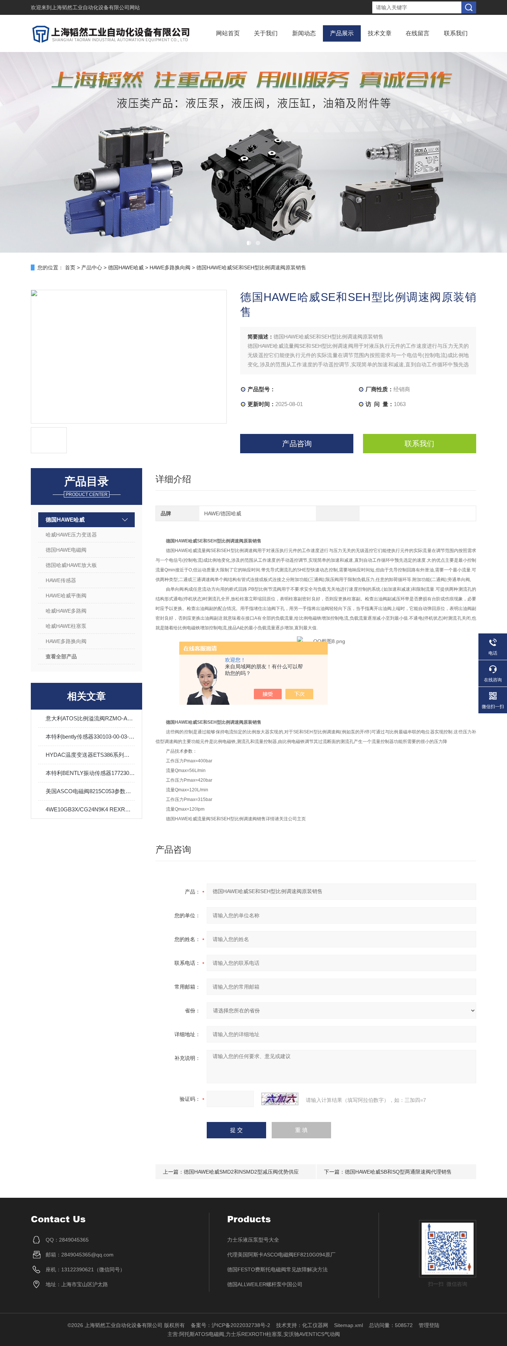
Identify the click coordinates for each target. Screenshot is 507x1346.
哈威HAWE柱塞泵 (66, 626)
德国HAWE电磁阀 (66, 550)
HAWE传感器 (61, 580)
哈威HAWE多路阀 (66, 611)
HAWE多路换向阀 (170, 267)
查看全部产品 (61, 656)
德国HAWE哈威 (126, 267)
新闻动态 (304, 33)
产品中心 (91, 267)
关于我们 (266, 33)
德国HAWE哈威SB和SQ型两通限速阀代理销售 (398, 1172)
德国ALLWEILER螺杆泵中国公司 (264, 1284)
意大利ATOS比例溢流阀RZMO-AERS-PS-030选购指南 (90, 718)
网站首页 (228, 33)
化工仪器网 (315, 1325)
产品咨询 (297, 444)
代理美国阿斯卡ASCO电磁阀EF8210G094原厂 (281, 1255)
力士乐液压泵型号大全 (253, 1240)
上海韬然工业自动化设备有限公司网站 (96, 7)
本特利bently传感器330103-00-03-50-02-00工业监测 (90, 736)
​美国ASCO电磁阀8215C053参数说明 (90, 791)
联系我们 (456, 33)
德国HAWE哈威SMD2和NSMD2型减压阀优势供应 (241, 1172)
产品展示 (342, 33)
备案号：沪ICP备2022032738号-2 (230, 1325)
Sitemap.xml (348, 1325)
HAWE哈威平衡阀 (66, 596)
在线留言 (417, 33)
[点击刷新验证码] (279, 1099)
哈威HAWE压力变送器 (71, 535)
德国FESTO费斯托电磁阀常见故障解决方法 (277, 1269)
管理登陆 (429, 1325)
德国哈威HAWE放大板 (71, 565)
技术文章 (380, 33)
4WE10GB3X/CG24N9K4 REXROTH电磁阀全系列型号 (90, 809)
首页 (70, 267)
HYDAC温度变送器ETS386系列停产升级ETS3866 (90, 755)
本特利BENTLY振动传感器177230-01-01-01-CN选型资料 (90, 773)
